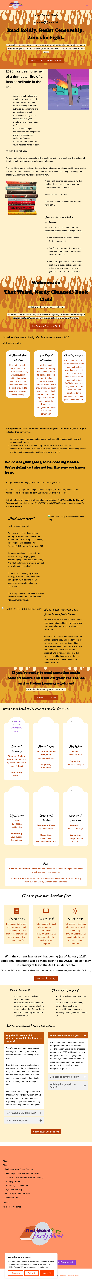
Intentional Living (12, 1198)
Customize (16, 1273)
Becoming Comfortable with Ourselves (22, 1173)
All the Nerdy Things (12, 1207)
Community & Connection (16, 1185)
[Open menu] (87, 5)
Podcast (6, 1203)
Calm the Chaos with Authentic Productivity (24, 1177)
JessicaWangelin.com (69, 1276)
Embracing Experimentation (17, 1193)
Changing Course (12, 1181)
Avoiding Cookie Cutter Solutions (19, 1169)
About (5, 1161)
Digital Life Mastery (13, 1189)
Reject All (31, 1273)
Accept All (47, 1273)
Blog (5, 1165)
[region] (31, 1265)
